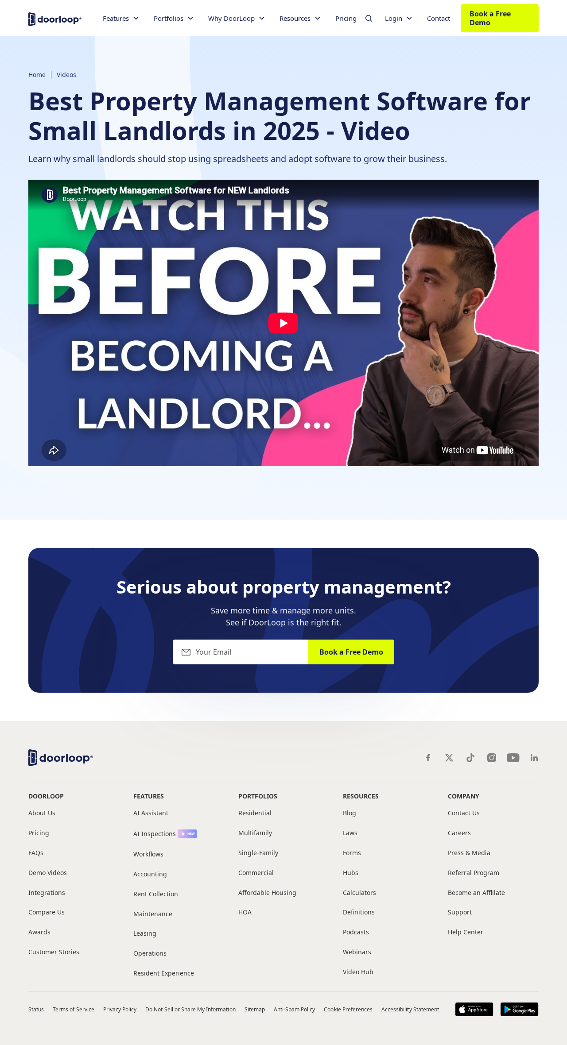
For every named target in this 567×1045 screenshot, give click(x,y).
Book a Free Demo (490, 18)
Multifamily (255, 833)
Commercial (256, 873)
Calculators (359, 893)
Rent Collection (155, 894)
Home (37, 74)
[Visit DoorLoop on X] (449, 757)
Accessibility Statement (410, 1009)
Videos (66, 74)
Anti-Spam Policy (294, 1009)
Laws (350, 833)
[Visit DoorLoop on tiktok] (470, 757)
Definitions (359, 912)
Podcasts (356, 932)
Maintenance (152, 914)
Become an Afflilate (476, 893)
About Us (41, 813)
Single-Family (258, 853)
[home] (55, 18)
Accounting (150, 874)
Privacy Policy (120, 1009)
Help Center (465, 932)
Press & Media (469, 853)
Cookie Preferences (348, 1009)
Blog (349, 813)
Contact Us (464, 813)
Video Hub (358, 972)
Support (460, 912)
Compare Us (46, 912)
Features (148, 796)
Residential (255, 813)
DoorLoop (46, 796)
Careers (459, 833)
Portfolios (257, 796)
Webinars (357, 952)
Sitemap (255, 1009)
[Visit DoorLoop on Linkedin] (534, 757)
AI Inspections (154, 834)
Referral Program (473, 873)
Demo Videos (47, 873)
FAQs (35, 853)
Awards (39, 932)
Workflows (148, 854)
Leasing (144, 933)
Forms (352, 853)
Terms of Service (73, 1009)
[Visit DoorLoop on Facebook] (427, 757)
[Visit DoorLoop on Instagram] (491, 757)
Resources (361, 796)
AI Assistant (150, 813)
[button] (121, 18)
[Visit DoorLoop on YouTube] (513, 757)
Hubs (350, 873)
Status (36, 1009)
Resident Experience (163, 973)
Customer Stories (53, 952)
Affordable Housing (267, 893)
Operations (150, 953)
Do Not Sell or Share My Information (190, 1009)
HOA (245, 912)
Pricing (346, 18)
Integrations (46, 893)
